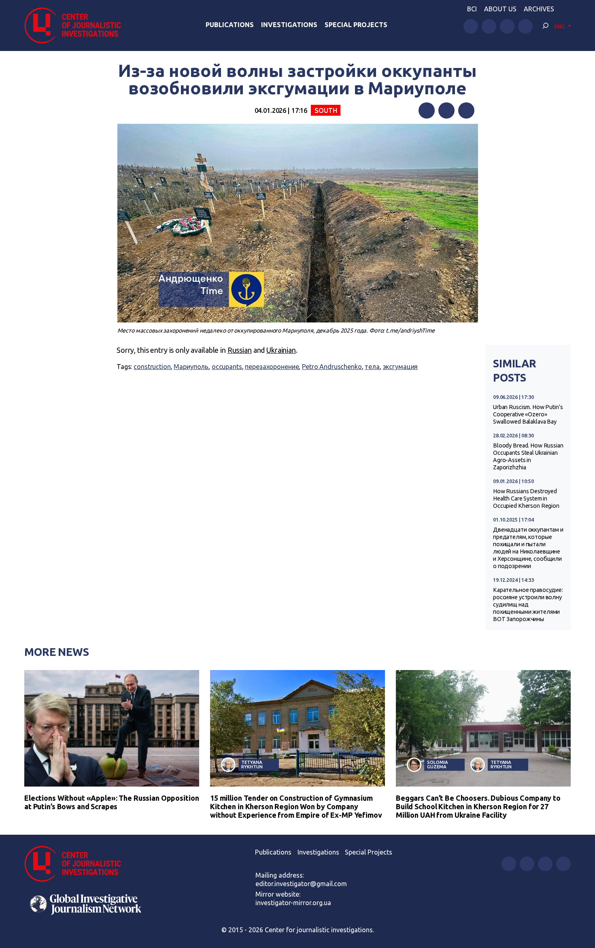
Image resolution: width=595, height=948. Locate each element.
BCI (472, 9)
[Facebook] (427, 110)
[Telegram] (466, 110)
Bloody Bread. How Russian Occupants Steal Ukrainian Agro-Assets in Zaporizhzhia (528, 456)
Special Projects (356, 24)
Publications (230, 24)
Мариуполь (191, 366)
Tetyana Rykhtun (251, 764)
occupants (227, 366)
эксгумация (400, 366)
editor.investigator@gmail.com (301, 883)
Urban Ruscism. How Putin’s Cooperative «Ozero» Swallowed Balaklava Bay (528, 414)
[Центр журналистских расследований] (76, 25)
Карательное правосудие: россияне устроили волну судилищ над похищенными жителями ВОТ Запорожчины (528, 604)
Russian (239, 350)
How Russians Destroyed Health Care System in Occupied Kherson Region (526, 498)
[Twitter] (446, 110)
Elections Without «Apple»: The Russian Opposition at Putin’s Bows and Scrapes (111, 802)
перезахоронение (272, 366)
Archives (539, 9)
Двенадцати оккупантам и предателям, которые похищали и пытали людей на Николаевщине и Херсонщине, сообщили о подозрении (528, 547)
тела (372, 366)
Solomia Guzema (437, 764)
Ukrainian (281, 350)
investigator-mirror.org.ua (293, 902)
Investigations (289, 24)
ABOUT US (500, 9)
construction (152, 366)
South (325, 110)
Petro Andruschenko (332, 366)
